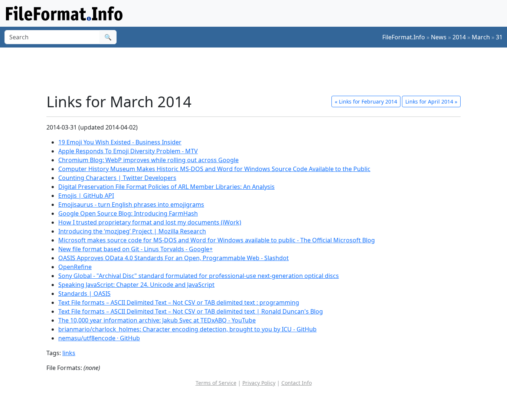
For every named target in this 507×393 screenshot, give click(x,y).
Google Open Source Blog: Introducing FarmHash (128, 213)
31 (499, 37)
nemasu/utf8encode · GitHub (99, 338)
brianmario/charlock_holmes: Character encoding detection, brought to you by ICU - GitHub (187, 329)
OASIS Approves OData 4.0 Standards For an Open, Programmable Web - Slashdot (173, 258)
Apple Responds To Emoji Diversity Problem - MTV (128, 151)
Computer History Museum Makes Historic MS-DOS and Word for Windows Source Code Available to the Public (214, 169)
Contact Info (296, 382)
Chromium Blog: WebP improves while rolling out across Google (148, 160)
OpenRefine (75, 267)
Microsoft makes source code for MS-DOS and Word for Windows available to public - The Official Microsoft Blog (216, 240)
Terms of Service (216, 382)
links (68, 353)
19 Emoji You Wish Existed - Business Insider (119, 142)
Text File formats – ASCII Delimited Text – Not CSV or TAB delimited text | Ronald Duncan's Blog (190, 311)
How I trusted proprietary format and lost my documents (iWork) (149, 222)
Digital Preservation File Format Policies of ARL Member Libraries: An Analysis (166, 187)
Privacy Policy (258, 382)
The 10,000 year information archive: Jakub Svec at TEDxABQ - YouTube (157, 320)
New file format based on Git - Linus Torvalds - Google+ (135, 249)
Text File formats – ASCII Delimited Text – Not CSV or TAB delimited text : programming (178, 302)
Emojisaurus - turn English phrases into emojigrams (131, 204)
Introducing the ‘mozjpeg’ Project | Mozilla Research (132, 231)
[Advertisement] (258, 70)
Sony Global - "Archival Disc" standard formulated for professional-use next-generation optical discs (198, 276)
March (481, 37)
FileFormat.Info (403, 37)
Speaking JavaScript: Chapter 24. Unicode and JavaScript (136, 285)
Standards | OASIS (84, 293)
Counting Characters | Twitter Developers (117, 178)
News (439, 37)
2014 (459, 37)
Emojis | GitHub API (86, 195)
